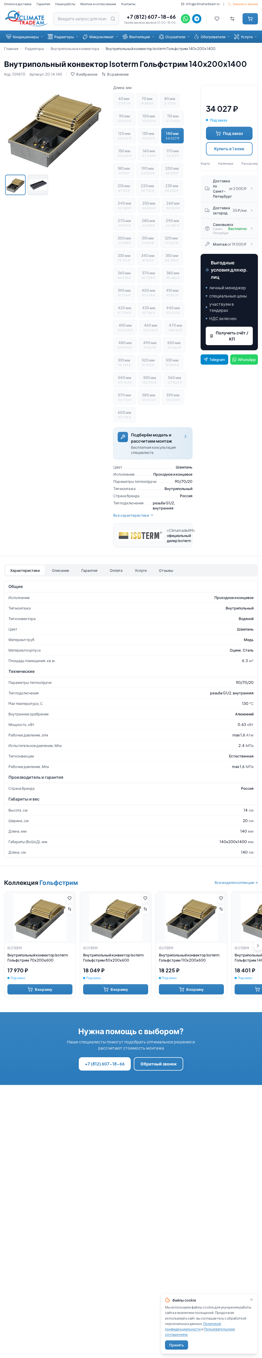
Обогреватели (213, 36)
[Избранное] (217, 19)
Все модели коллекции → (236, 882)
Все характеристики (131, 515)
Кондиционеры (26, 36)
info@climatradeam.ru (203, 4)
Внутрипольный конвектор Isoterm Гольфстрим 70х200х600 (37, 957)
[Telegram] (196, 18)
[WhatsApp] (185, 18)
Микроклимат (101, 36)
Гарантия (43, 4)
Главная (11, 48)
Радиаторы (64, 36)
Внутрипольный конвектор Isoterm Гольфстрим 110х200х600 (189, 957)
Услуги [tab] (141, 570)
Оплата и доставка (17, 4)
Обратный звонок (158, 1063)
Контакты (128, 4)
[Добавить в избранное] (69, 899)
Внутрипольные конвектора (75, 48)
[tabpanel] (131, 719)
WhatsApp (247, 359)
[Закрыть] (251, 1299)
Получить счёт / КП (232, 336)
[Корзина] (250, 18)
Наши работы (65, 4)
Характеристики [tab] (25, 570)
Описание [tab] (60, 570)
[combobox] (86, 18)
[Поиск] (112, 18)
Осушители (175, 36)
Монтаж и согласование (98, 4)
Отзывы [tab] (166, 570)
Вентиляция (139, 36)
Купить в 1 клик (229, 148)
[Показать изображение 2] (38, 185)
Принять (176, 1345)
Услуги (247, 36)
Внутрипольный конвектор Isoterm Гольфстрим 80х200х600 (113, 957)
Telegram (217, 359)
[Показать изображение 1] (15, 185)
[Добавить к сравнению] (69, 909)
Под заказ (233, 133)
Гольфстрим (58, 882)
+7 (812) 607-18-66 (151, 16)
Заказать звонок (245, 4)
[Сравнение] (232, 19)
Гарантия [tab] (89, 570)
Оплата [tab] (116, 570)
